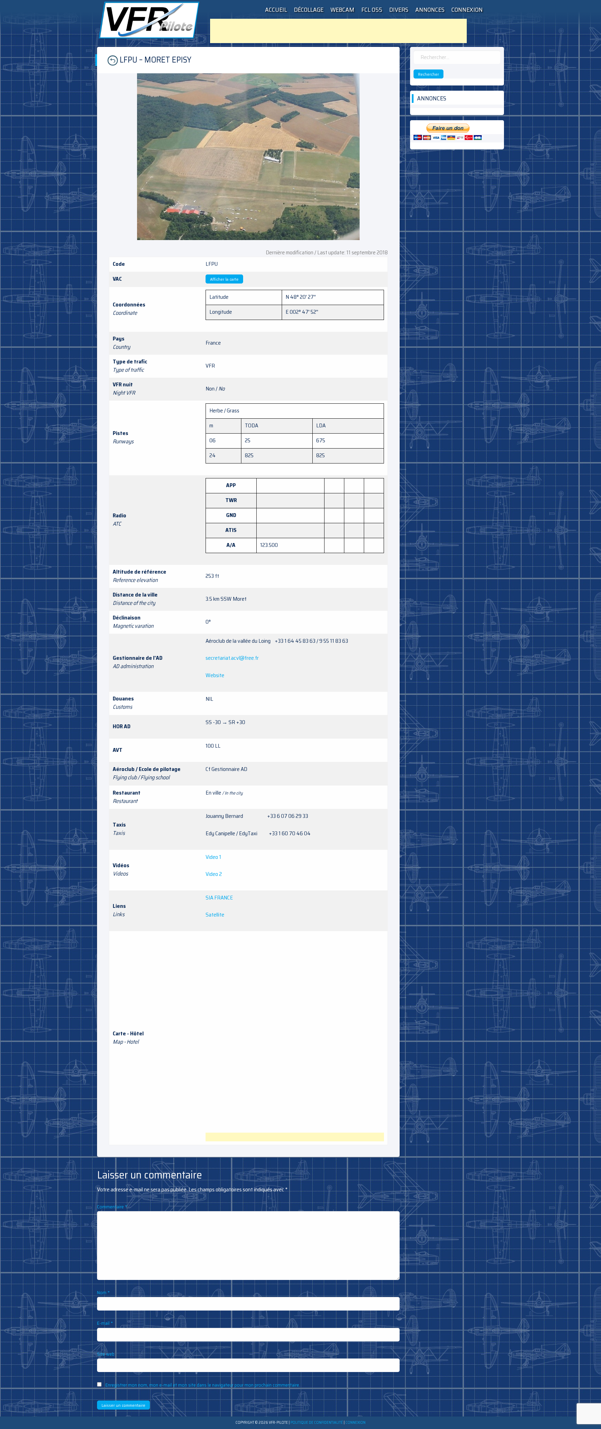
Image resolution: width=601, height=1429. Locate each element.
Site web (105, 1354)
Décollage (308, 10)
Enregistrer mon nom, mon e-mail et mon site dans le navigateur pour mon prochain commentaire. (202, 1385)
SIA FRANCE (219, 897)
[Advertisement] (338, 31)
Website (215, 675)
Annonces (429, 10)
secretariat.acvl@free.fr (232, 658)
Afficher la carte (224, 279)
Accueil (276, 10)
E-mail (105, 1323)
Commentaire (112, 1206)
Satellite (215, 914)
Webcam (342, 10)
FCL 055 (371, 10)
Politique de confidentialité (316, 1423)
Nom (103, 1292)
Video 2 (214, 874)
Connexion (467, 10)
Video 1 (213, 857)
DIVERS (398, 10)
